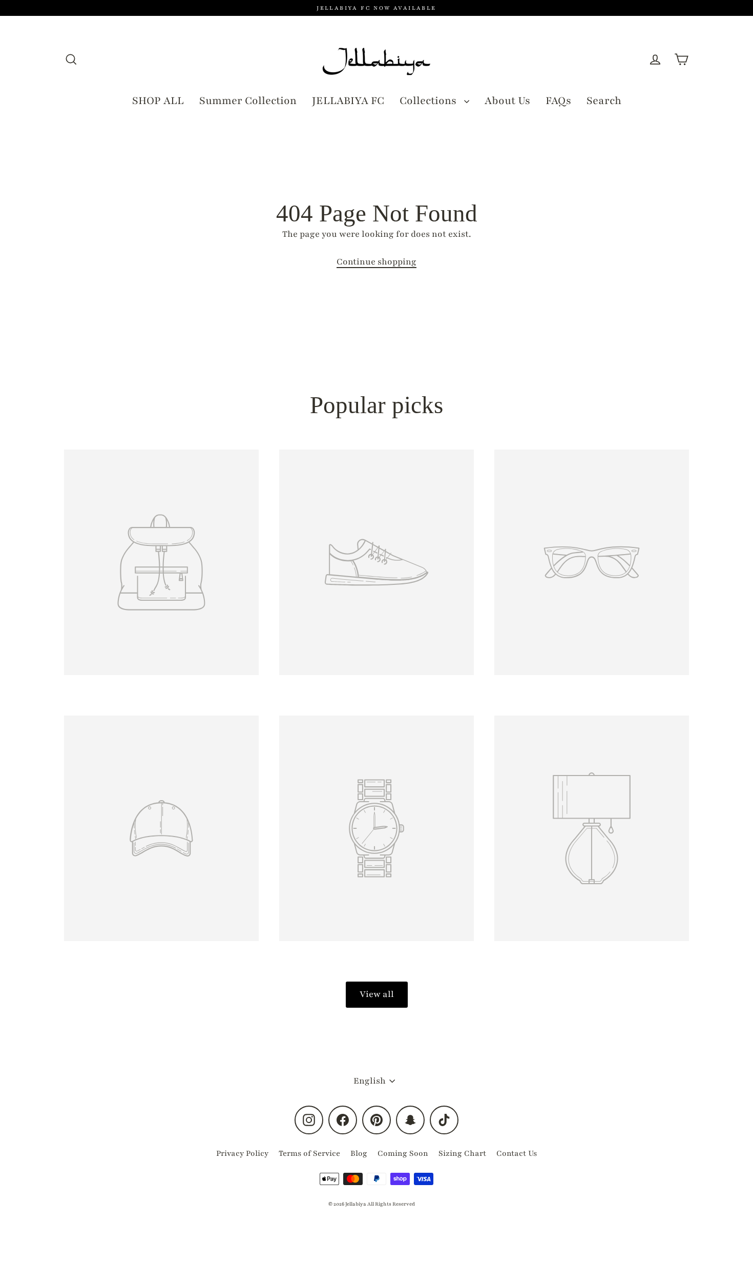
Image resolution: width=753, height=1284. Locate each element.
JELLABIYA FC (348, 100)
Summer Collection (248, 100)
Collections (429, 100)
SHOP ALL (158, 100)
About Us (507, 100)
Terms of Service (309, 1153)
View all (377, 994)
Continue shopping (376, 262)
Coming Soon (403, 1153)
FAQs (558, 100)
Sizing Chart (462, 1153)
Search (604, 100)
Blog (358, 1153)
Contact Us (516, 1153)
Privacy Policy (242, 1153)
